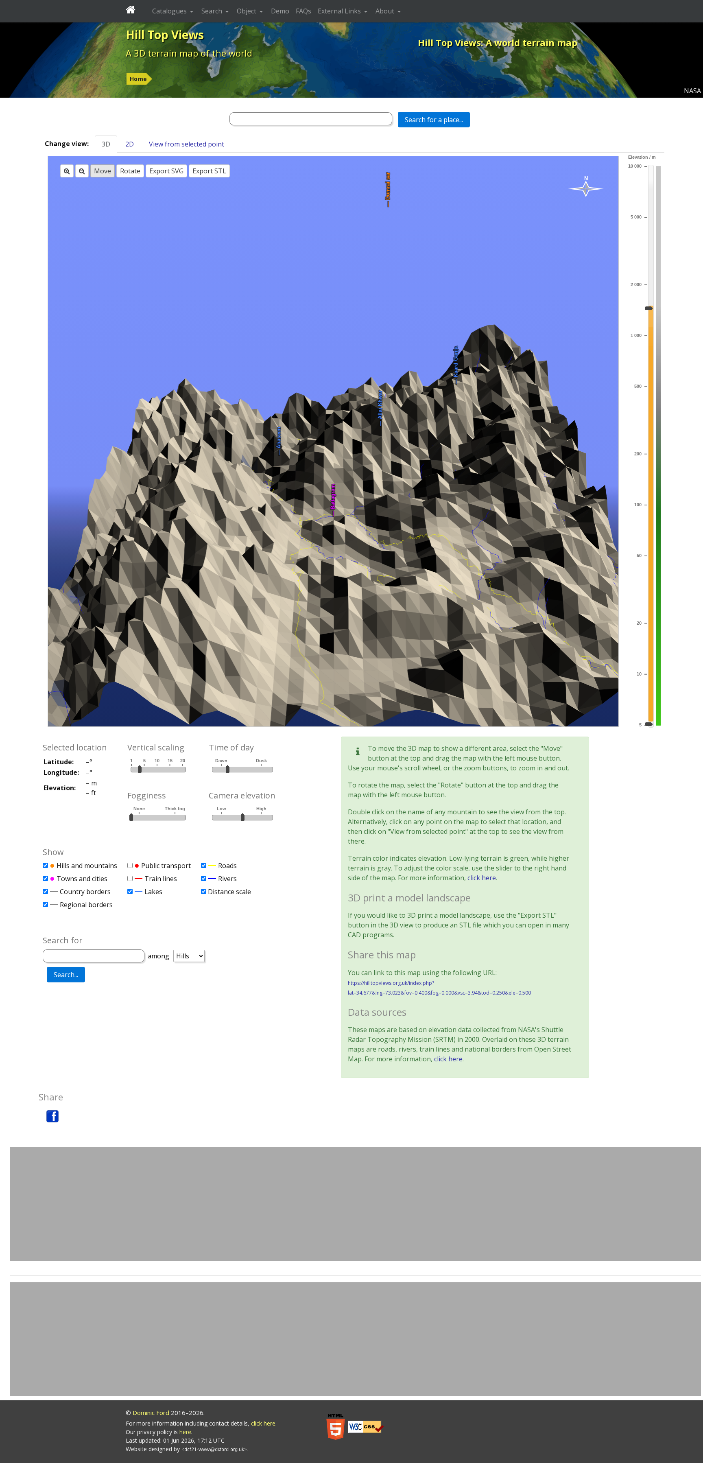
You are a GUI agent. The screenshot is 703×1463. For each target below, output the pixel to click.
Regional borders (86, 904)
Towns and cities (82, 878)
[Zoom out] (82, 170)
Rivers (227, 878)
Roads (227, 865)
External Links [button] (340, 11)
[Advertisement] (355, 1204)
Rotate (130, 170)
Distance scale (229, 891)
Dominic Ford (151, 1412)
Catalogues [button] (170, 11)
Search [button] (212, 11)
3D (106, 144)
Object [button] (247, 11)
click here (481, 877)
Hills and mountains (87, 865)
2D (129, 144)
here (185, 1432)
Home (138, 79)
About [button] (386, 11)
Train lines (160, 878)
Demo (280, 11)
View (186, 144)
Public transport (166, 865)
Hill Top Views (165, 34)
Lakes (153, 891)
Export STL (209, 170)
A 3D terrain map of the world (189, 53)
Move (102, 170)
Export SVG (166, 170)
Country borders (85, 891)
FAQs (303, 11)
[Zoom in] (67, 170)
